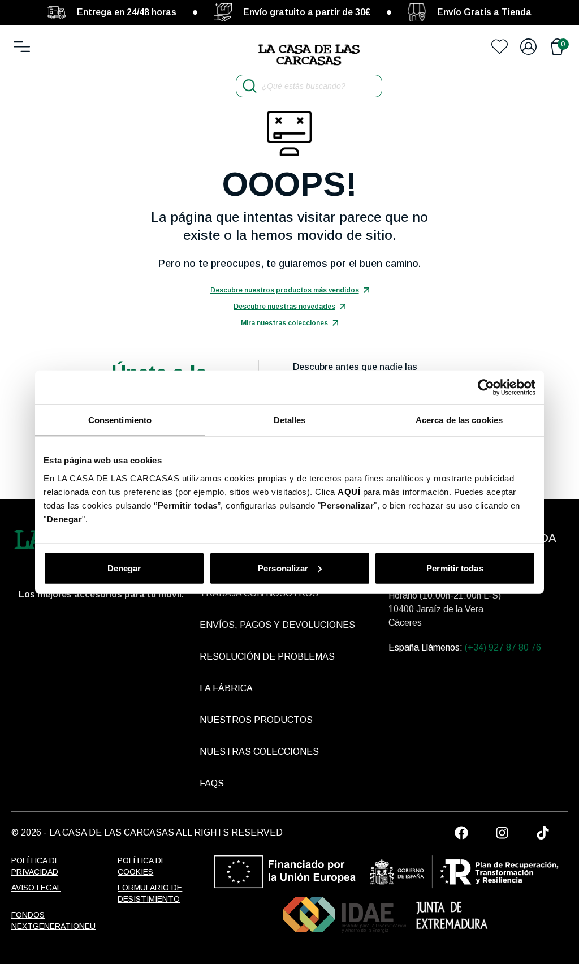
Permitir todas (454, 568)
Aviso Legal (36, 887)
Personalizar (283, 568)
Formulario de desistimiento (150, 893)
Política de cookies (142, 866)
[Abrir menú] (22, 46)
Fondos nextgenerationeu (50, 920)
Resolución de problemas (267, 656)
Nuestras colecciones (259, 751)
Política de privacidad (35, 866)
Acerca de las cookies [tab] (459, 420)
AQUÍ (349, 491)
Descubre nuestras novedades (284, 307)
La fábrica (226, 688)
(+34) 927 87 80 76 (503, 647)
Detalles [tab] (290, 420)
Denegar (124, 568)
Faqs (212, 783)
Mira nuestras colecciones (284, 323)
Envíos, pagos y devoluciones (277, 625)
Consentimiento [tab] (120, 420)
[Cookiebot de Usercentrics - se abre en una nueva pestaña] (486, 387)
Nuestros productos (256, 720)
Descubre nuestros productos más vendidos (284, 290)
